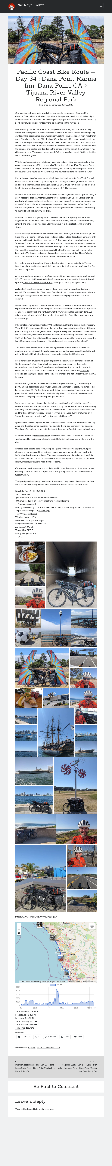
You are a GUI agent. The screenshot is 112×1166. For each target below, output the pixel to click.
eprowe (55, 104)
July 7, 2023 (67, 104)
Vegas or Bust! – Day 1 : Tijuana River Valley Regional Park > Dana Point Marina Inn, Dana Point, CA (77, 1067)
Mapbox (93, 982)
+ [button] (19, 925)
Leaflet (22, 982)
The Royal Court (30, 5)
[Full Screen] (19, 933)
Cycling (31, 1047)
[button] (30, 553)
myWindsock (23, 513)
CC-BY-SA (79, 982)
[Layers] (92, 926)
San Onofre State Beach (79, 197)
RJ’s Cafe (38, 129)
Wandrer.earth (29, 504)
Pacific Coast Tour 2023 (48, 1047)
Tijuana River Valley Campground (69, 448)
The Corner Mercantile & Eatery (38, 282)
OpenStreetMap (36, 982)
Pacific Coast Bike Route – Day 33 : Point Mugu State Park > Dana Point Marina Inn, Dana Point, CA (34, 1067)
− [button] (19, 929)
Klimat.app (44, 510)
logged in (31, 1109)
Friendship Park (41, 435)
